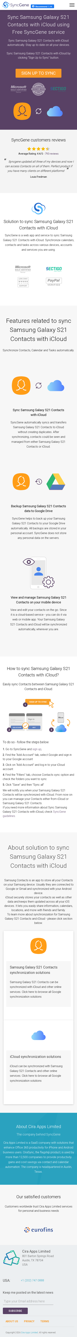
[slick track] (38, 1230)
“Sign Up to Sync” (39, 57)
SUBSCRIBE (15, 1310)
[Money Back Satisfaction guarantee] (38, 89)
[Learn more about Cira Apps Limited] (11, 1265)
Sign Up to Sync (38, 73)
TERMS (44, 1321)
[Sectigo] (58, 89)
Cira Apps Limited (29, 1332)
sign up (36, 749)
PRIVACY (29, 1321)
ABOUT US (12, 1321)
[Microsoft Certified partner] (19, 89)
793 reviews (52, 153)
